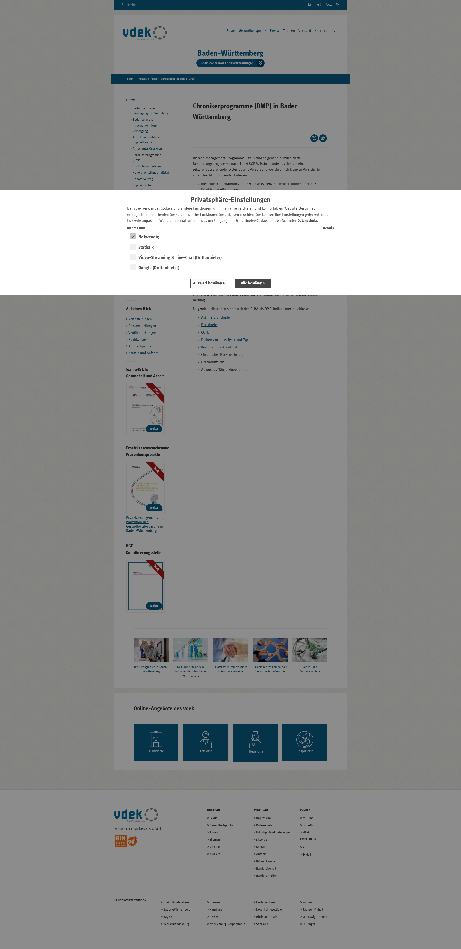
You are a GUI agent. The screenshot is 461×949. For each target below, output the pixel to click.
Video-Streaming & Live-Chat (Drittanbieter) (180, 257)
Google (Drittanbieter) (158, 267)
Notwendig (148, 237)
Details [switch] (328, 228)
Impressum (136, 228)
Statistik (146, 247)
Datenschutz (307, 221)
